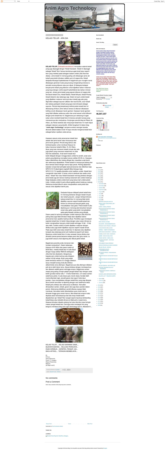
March (100, 278)
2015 (99, 293)
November (101, 185)
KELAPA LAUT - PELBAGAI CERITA (107, 276)
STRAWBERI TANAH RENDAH (106, 243)
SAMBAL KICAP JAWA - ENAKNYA (107, 234)
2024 (99, 173)
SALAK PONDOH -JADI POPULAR (107, 265)
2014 (99, 295)
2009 (99, 305)
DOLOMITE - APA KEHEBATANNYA (107, 223)
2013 (99, 297)
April (100, 199)
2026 (99, 170)
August (101, 191)
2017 (99, 289)
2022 (99, 178)
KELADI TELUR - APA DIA (55, 371)
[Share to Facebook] (68, 370)
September (101, 189)
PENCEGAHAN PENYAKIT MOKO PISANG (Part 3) (107, 212)
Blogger (105, 448)
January (101, 282)
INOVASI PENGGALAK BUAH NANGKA (108, 245)
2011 (99, 301)
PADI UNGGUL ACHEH (104, 221)
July (100, 193)
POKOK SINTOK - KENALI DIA (106, 238)
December (101, 183)
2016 (99, 291)
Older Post (89, 423)
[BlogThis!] (65, 370)
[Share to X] (66, 370)
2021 (99, 179)
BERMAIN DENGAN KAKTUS (106, 201)
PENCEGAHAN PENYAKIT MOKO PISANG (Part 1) (107, 219)
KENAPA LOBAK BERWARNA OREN (107, 274)
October (101, 187)
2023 (99, 176)
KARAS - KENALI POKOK (105, 206)
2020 (99, 182)
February (101, 280)
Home (69, 423)
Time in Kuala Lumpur (107, 106)
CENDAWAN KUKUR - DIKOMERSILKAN (104, 250)
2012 (99, 299)
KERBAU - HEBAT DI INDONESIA (107, 229)
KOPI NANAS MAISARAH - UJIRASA (107, 231)
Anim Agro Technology (71, 8)
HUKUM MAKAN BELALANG (105, 228)
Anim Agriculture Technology (105, 136)
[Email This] (63, 370)
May (100, 197)
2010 (99, 303)
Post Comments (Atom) (57, 426)
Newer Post (49, 423)
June (100, 195)
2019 (99, 285)
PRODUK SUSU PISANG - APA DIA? (107, 225)
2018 (99, 287)
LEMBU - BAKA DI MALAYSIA (106, 236)
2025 (99, 171)
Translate (108, 99)
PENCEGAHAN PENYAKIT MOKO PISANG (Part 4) (107, 209)
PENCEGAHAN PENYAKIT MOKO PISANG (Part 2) (107, 216)
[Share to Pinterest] (70, 370)
